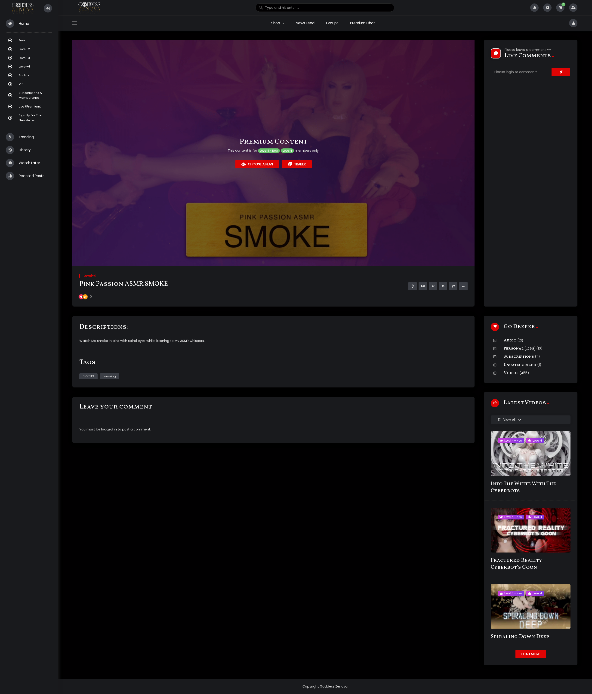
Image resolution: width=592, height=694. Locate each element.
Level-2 (24, 49)
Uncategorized (520, 365)
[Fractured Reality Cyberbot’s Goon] (530, 530)
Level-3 (24, 58)
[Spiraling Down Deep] (530, 606)
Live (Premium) (30, 106)
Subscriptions (519, 356)
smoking (109, 376)
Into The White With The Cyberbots (523, 487)
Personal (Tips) (519, 348)
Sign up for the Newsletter (30, 118)
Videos (511, 373)
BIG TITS (88, 376)
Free (22, 40)
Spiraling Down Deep (520, 636)
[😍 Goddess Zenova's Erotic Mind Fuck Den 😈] (22, 8)
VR (21, 84)
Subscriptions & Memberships (30, 95)
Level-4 (24, 66)
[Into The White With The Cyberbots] (530, 453)
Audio (510, 340)
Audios (24, 75)
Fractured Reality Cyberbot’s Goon (516, 564)
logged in (109, 429)
